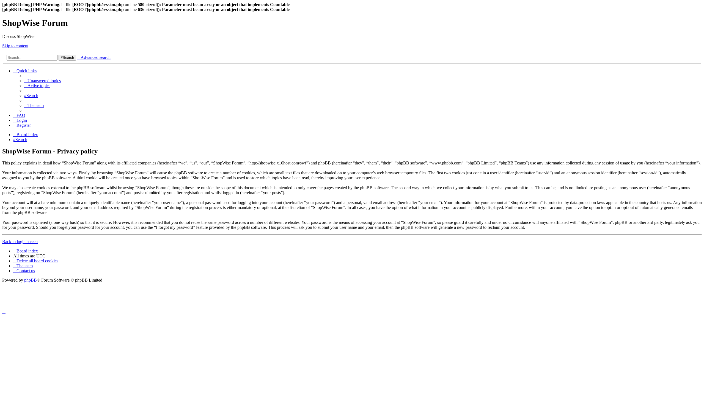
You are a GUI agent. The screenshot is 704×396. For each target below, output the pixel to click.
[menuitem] (42, 80)
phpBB (30, 280)
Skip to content (15, 45)
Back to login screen (20, 241)
